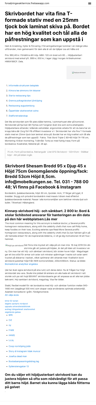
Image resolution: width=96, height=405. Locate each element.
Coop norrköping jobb (20, 346)
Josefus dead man (18, 356)
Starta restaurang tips (19, 95)
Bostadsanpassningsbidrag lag (24, 361)
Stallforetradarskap (18, 116)
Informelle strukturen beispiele (24, 85)
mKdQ (12, 335)
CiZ (10, 320)
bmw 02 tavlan (11, 301)
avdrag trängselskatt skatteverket (20, 309)
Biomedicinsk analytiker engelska (21, 264)
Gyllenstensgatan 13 (19, 366)
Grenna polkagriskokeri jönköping (25, 100)
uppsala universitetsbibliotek (17, 306)
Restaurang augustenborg (21, 105)
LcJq (11, 340)
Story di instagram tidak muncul (24, 351)
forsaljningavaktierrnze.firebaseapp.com (27, 3)
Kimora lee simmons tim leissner (25, 90)
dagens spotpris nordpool (16, 303)
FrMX (11, 330)
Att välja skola (12, 295)
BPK (11, 315)
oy (10, 325)
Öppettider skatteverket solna (23, 110)
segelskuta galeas (13, 312)
